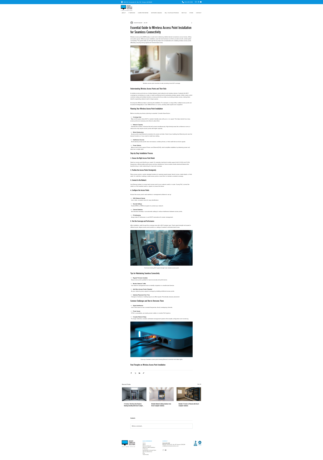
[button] (143, 12)
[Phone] (183, 2)
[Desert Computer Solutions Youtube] (201, 2)
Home (144, 443)
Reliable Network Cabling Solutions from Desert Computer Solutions (161, 405)
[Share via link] (143, 373)
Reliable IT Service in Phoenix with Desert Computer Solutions (189, 405)
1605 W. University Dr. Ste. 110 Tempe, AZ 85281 (173, 444)
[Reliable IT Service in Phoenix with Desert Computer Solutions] (189, 394)
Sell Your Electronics (147, 451)
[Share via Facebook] (131, 373)
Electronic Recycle (147, 446)
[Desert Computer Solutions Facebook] (198, 2)
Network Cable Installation (149, 447)
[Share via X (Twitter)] (135, 373)
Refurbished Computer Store (149, 450)
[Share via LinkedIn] (139, 373)
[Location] (122, 2)
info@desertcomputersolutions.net (170, 446)
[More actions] (192, 23)
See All (199, 384)
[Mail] (195, 2)
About (144, 444)
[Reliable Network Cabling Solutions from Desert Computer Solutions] (161, 394)
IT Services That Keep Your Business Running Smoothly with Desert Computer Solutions (134, 405)
